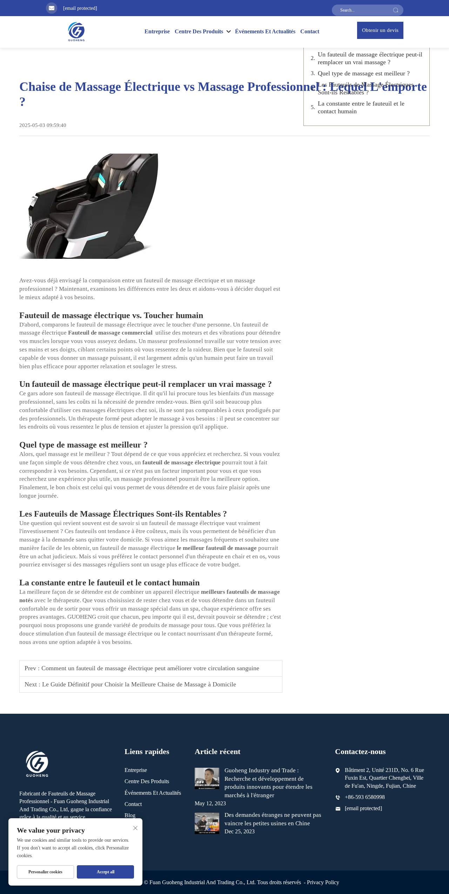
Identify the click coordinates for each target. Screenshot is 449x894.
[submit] (395, 10)
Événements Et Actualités (265, 31)
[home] (76, 31)
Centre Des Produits (147, 781)
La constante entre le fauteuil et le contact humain (361, 107)
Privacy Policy (323, 882)
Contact (309, 31)
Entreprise (157, 31)
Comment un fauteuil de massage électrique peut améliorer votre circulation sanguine (150, 668)
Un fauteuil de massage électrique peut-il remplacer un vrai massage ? (370, 58)
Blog (130, 815)
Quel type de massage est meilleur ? (364, 73)
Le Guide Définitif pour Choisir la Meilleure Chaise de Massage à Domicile (139, 684)
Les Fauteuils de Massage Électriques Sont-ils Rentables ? (366, 88)
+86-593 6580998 (365, 797)
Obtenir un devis (380, 30)
